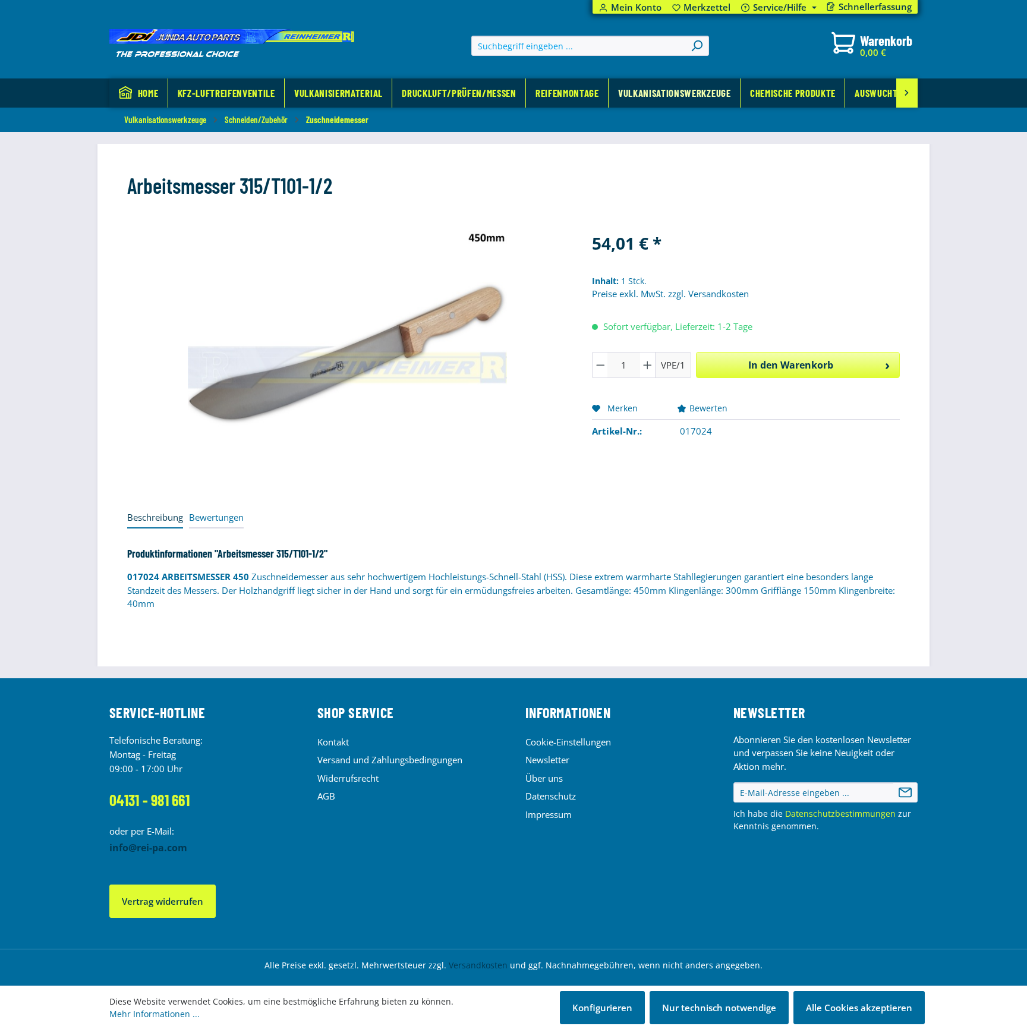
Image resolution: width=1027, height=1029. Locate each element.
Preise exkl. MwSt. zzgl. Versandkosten (670, 294)
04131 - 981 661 (149, 800)
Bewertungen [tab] (216, 517)
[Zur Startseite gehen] (231, 43)
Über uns (544, 778)
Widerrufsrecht (348, 778)
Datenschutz (550, 796)
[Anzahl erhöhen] (647, 365)
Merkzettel (702, 7)
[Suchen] (696, 45)
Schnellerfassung (875, 6)
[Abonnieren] (905, 792)
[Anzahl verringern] (600, 365)
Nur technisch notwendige (719, 1008)
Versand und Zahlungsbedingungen (389, 760)
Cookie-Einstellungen (568, 742)
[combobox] (578, 45)
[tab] (155, 518)
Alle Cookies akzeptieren (859, 1008)
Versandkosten (478, 965)
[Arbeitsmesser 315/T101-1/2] (348, 358)
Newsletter (547, 760)
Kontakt (333, 742)
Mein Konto (636, 7)
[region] (347, 358)
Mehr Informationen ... (154, 1013)
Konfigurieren (602, 1008)
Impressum (548, 814)
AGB (326, 796)
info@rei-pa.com (148, 847)
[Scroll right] (907, 93)
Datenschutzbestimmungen (840, 813)
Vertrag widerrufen (162, 901)
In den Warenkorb (790, 365)
